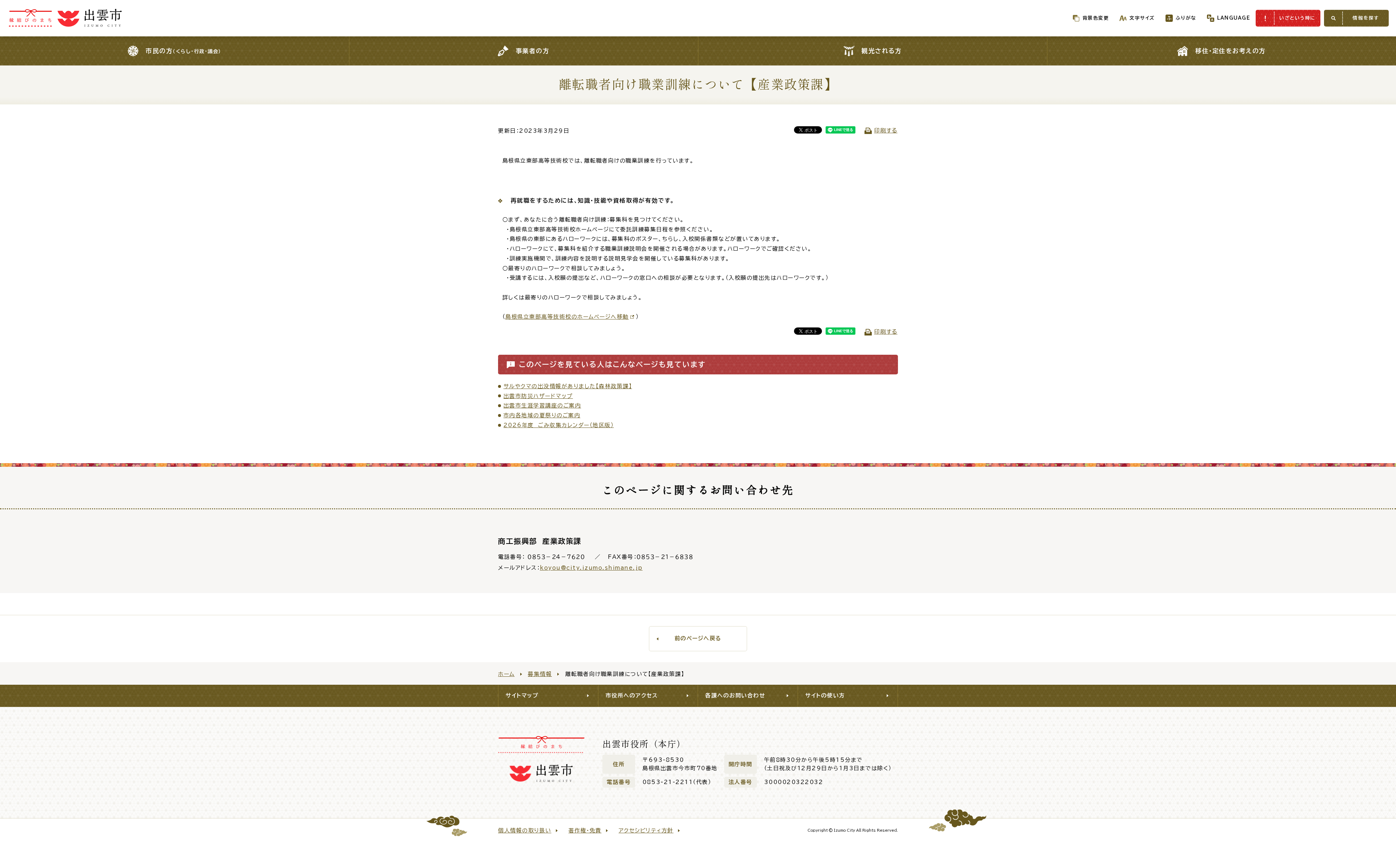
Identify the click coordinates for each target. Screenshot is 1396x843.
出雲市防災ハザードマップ (538, 396)
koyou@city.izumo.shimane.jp (591, 567)
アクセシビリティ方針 (646, 830)
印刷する (886, 130)
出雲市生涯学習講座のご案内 (542, 405)
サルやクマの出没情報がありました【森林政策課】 (568, 386)
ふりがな (1186, 18)
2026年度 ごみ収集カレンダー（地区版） (559, 425)
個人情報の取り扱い (524, 830)
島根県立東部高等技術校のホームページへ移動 (567, 316)
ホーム (506, 674)
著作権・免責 (585, 830)
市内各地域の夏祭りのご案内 (542, 415)
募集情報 (540, 674)
